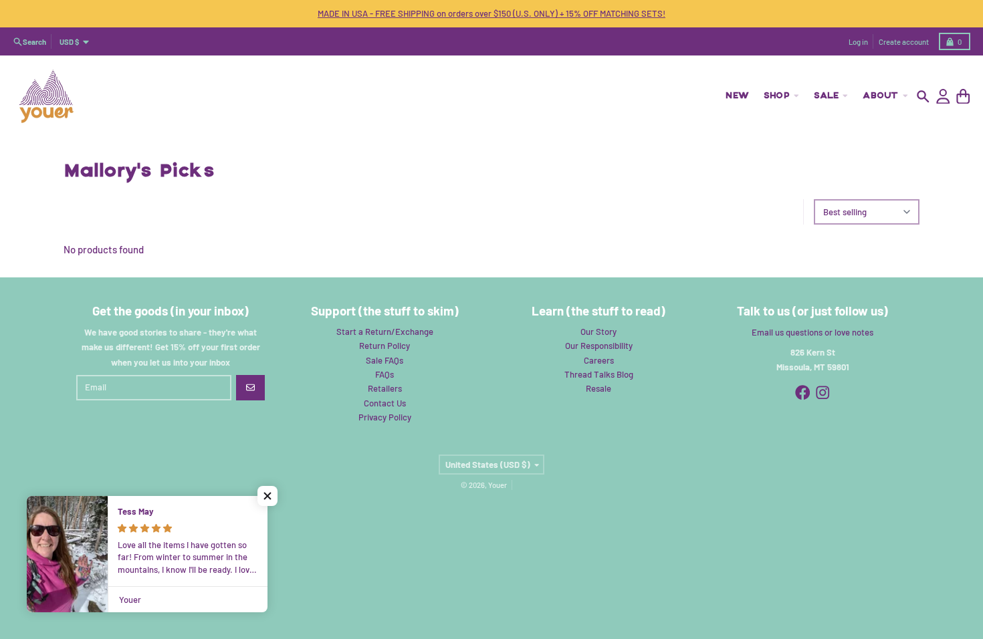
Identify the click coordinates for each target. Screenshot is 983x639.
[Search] (923, 96)
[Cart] (963, 96)
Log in (858, 41)
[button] (267, 496)
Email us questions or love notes (812, 332)
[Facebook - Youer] (802, 392)
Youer (497, 485)
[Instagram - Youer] (823, 392)
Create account (904, 41)
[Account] (943, 96)
